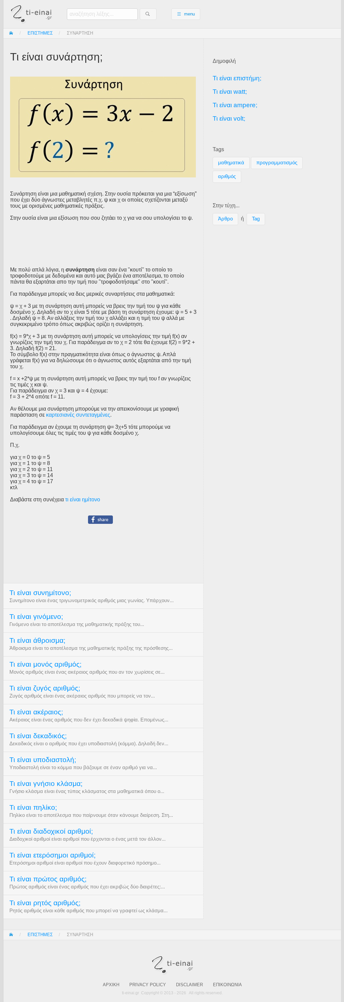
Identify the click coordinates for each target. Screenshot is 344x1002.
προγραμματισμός (276, 162)
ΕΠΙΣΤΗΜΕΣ (40, 33)
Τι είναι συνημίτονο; (40, 593)
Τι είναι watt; (230, 91)
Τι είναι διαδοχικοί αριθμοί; (51, 831)
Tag (256, 218)
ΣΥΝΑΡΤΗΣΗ (80, 33)
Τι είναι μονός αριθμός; (45, 664)
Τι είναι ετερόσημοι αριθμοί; (52, 855)
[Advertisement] (103, 244)
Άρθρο (225, 218)
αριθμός (227, 176)
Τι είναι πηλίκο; (33, 807)
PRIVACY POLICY (147, 984)
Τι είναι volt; (229, 118)
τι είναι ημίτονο (82, 499)
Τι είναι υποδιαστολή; (42, 760)
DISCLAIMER (189, 984)
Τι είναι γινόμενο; (36, 617)
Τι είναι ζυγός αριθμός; (44, 688)
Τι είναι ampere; (235, 105)
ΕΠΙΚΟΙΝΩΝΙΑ (227, 984)
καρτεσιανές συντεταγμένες (78, 415)
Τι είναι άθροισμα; (37, 640)
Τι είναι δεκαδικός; (38, 736)
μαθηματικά (231, 162)
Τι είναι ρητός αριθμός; (45, 903)
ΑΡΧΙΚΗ (111, 984)
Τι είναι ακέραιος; (36, 712)
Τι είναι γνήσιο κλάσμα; (46, 784)
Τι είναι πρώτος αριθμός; (48, 879)
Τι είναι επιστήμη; (237, 78)
